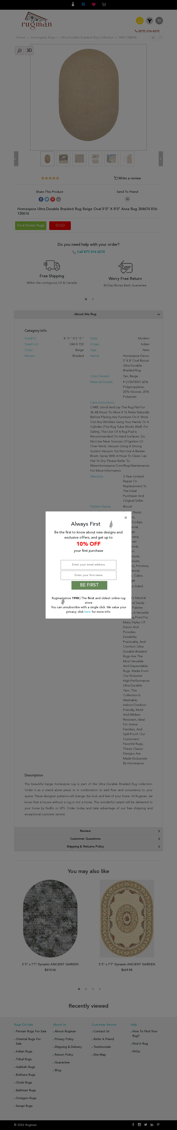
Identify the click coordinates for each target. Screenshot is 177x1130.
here (88, 611)
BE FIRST (89, 585)
